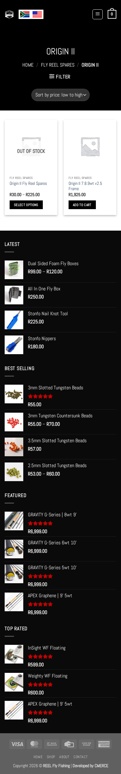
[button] (97, 14)
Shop (51, 756)
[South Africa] (24, 14)
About (64, 756)
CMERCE (101, 765)
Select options (26, 205)
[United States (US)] (37, 14)
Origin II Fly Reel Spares (28, 183)
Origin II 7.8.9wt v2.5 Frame (85, 186)
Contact (80, 756)
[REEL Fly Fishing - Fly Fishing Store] (9, 14)
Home (28, 65)
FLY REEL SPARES (57, 65)
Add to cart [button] (82, 205)
